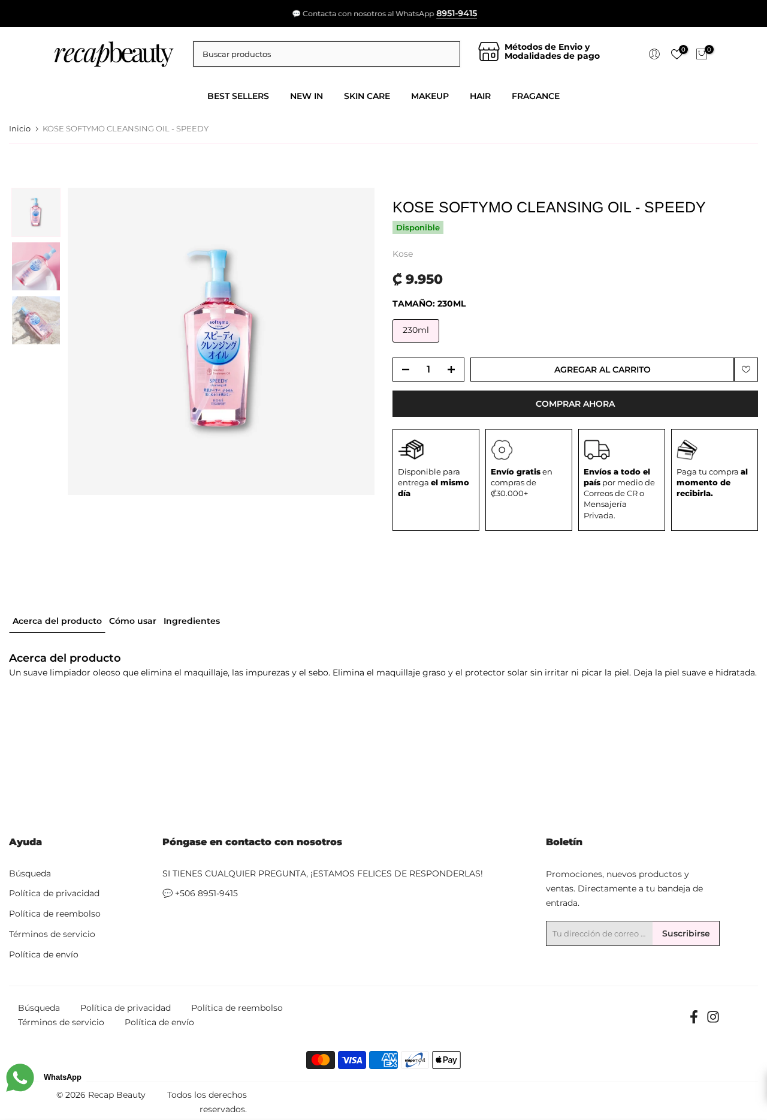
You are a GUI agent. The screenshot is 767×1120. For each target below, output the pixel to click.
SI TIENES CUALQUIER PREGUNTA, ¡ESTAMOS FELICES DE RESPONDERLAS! (322, 873)
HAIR (480, 96)
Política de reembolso (55, 913)
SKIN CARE (367, 96)
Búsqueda (30, 873)
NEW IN (306, 96)
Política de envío (43, 954)
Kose (402, 253)
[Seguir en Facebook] (693, 1020)
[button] (36, 212)
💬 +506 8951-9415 (200, 893)
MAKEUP (430, 96)
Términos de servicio (52, 934)
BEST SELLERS (238, 96)
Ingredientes (192, 620)
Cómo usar (132, 620)
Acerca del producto (57, 620)
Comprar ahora (575, 403)
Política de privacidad (54, 893)
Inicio (20, 129)
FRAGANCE (536, 96)
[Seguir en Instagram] (713, 1020)
